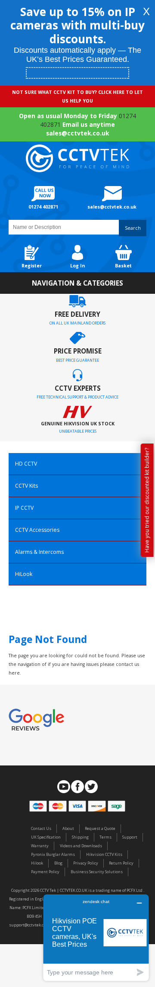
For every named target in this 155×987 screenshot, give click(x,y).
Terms (105, 837)
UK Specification (46, 837)
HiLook (23, 574)
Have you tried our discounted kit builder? (147, 500)
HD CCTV (26, 463)
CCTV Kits (26, 485)
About (68, 828)
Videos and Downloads (81, 846)
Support (129, 837)
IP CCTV (24, 507)
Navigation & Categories (77, 283)
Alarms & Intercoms (39, 552)
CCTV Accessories (37, 530)
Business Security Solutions (97, 871)
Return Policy (121, 863)
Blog (58, 863)
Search (133, 228)
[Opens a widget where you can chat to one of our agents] (96, 937)
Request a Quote (100, 828)
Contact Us (41, 828)
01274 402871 (43, 207)
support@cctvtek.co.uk (30, 925)
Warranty (40, 846)
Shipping (80, 837)
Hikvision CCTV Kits (104, 854)
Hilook (37, 863)
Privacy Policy (85, 863)
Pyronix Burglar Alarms (53, 854)
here (14, 673)
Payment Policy (45, 871)
